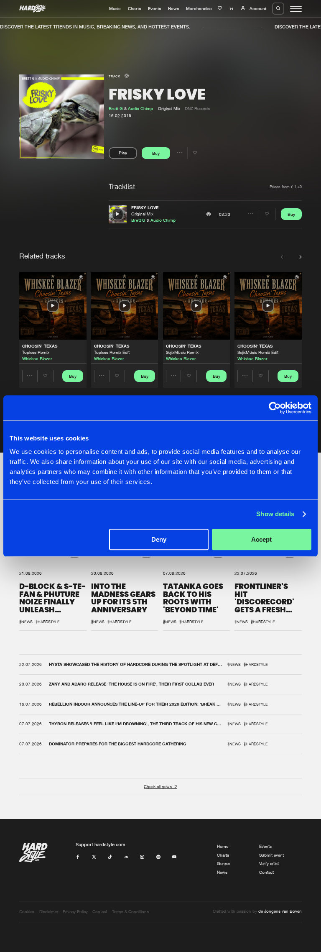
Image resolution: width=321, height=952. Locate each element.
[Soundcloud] (126, 857)
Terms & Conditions (130, 911)
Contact (266, 872)
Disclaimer (48, 911)
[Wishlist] (221, 8)
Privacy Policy (75, 911)
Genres (223, 863)
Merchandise (199, 8)
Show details (275, 513)
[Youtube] (174, 857)
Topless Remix (35, 352)
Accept (261, 539)
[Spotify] (158, 857)
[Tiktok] (110, 857)
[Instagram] (142, 857)
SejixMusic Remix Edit (257, 352)
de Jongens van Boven (280, 911)
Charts (134, 8)
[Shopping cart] (232, 8)
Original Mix (142, 214)
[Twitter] (94, 857)
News (173, 8)
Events (154, 8)
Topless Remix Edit (112, 352)
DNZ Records (197, 108)
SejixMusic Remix (182, 352)
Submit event (271, 855)
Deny (158, 539)
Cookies (26, 911)
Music (115, 8)
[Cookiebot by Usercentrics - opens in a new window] (274, 408)
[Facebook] (78, 857)
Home (222, 846)
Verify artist (269, 863)
